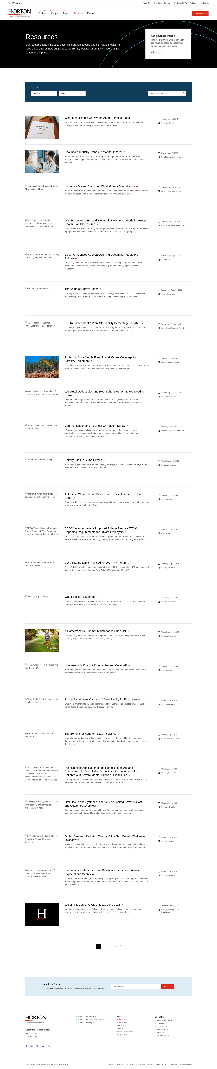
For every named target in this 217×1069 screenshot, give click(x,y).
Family (66, 12)
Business (42, 12)
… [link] (110, 946)
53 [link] (115, 946)
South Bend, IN (162, 1030)
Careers (167, 3)
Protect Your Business (86, 1016)
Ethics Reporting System (125, 1064)
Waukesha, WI (162, 1036)
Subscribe (155, 52)
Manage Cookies (186, 1064)
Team (119, 1029)
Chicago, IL (161, 1027)
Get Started (199, 13)
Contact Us (121, 1035)
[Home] (20, 13)
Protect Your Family (85, 1023)
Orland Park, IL (162, 1023)
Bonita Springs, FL (163, 1020)
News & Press (122, 1023)
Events (90, 13)
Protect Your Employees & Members (91, 1020)
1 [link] (98, 946)
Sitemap (111, 1064)
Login (194, 3)
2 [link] (104, 946)
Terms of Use (173, 1064)
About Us (146, 3)
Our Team (158, 3)
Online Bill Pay (182, 3)
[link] (121, 946)
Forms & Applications (125, 1032)
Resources (79, 13)
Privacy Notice (161, 1064)
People (54, 12)
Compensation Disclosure (145, 1064)
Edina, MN (160, 1033)
